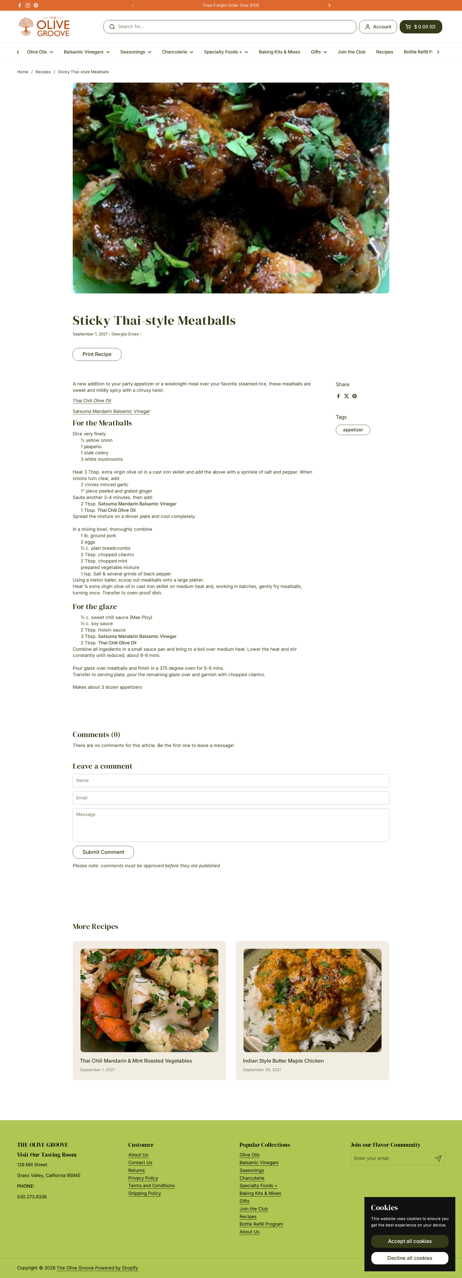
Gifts (244, 1201)
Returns (136, 1170)
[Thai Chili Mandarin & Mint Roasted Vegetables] (149, 1000)
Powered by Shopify (116, 1268)
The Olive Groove (75, 1268)
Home (22, 71)
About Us (138, 1154)
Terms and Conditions (151, 1185)
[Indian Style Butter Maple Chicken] (312, 1000)
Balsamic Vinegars (259, 1162)
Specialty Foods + (259, 1185)
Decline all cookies (409, 1258)
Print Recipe (97, 354)
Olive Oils (250, 1154)
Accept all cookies (410, 1241)
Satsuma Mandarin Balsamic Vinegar (111, 411)
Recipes (43, 71)
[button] (421, 26)
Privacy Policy (143, 1178)
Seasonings (252, 1170)
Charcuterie (252, 1178)
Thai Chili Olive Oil (92, 400)
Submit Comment (103, 852)
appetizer (353, 429)
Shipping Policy (144, 1193)
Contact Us (140, 1162)
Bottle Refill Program (261, 1224)
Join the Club (254, 1208)
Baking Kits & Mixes (260, 1193)
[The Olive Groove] (44, 26)
